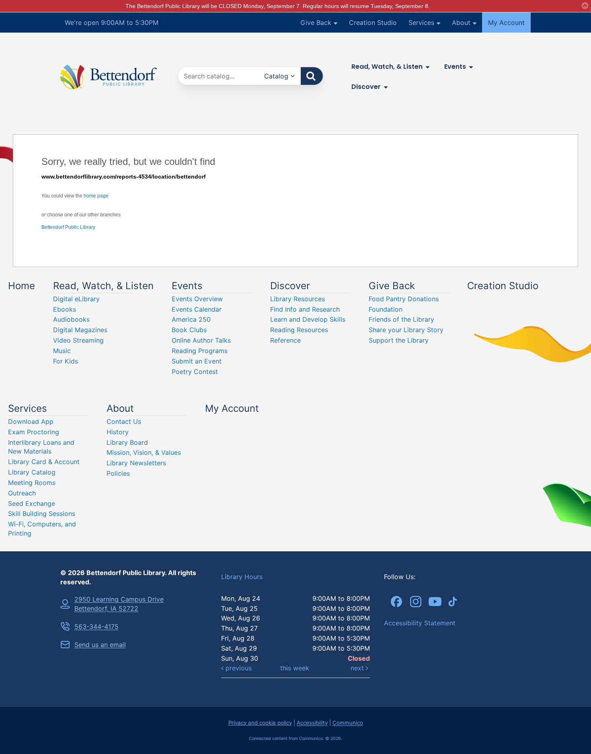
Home (21, 286)
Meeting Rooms (31, 483)
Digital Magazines (80, 330)
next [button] (358, 668)
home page (96, 196)
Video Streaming (78, 340)
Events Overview (197, 299)
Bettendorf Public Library (68, 227)
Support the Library (399, 340)
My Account (506, 22)
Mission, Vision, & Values (144, 452)
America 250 (191, 319)
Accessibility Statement (420, 623)
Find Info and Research (305, 309)
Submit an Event (197, 361)
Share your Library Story (406, 330)
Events (455, 66)
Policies (118, 473)
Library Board (127, 442)
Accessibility (312, 722)
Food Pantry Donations (404, 299)
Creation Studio (373, 22)
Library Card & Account (44, 462)
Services (421, 22)
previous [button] (238, 668)
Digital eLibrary (76, 299)
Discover (366, 86)
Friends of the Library (401, 319)
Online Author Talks (201, 340)
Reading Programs (200, 351)
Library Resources (297, 299)
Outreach (22, 493)
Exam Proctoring (33, 432)
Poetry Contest (195, 372)
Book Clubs (189, 330)
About (461, 22)
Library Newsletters (136, 463)
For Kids (65, 361)
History (118, 432)
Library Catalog (31, 472)
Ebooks (64, 309)
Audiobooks (71, 319)
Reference (285, 340)
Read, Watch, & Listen (387, 66)
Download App (30, 421)
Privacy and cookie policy (260, 722)
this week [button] (294, 668)
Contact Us (124, 421)
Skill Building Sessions (41, 514)
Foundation (385, 309)
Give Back (315, 22)
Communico (347, 722)
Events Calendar (197, 309)
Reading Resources (299, 330)
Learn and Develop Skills (307, 319)
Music (62, 351)
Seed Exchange (31, 503)
